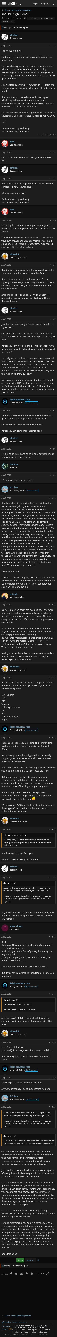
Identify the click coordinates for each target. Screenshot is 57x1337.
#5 (54, 265)
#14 (54, 829)
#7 (54, 410)
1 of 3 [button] (20, 1260)
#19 (54, 1077)
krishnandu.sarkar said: (13, 835)
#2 (54, 152)
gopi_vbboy (16, 925)
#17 (54, 994)
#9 (54, 475)
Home (4, 1329)
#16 (54, 937)
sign (12, 21)
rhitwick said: (9, 999)
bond (30, 18)
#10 (54, 498)
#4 (54, 220)
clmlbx (6, 18)
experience (48, 18)
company (38, 18)
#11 (54, 605)
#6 (54, 319)
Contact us (6, 1326)
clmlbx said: (8, 883)
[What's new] (53, 3)
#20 (54, 1107)
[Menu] (4, 3)
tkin (12, 141)
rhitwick (14, 254)
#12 (54, 677)
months (5, 21)
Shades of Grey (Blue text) (15, 1322)
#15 (54, 877)
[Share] (50, 46)
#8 (54, 449)
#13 (54, 738)
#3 (54, 178)
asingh (13, 594)
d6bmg (14, 464)
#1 (54, 45)
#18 (54, 1042)
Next (29, 1260)
